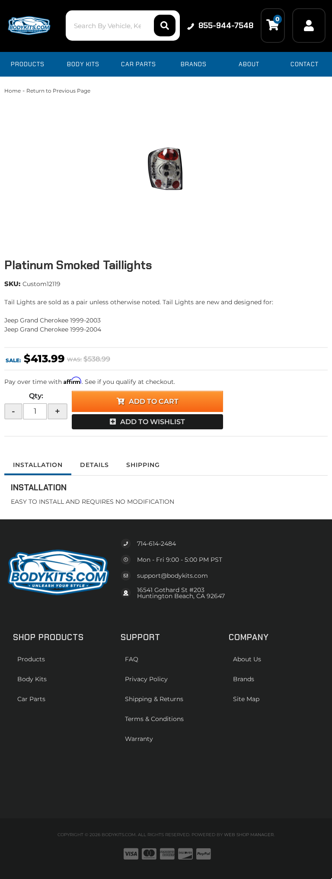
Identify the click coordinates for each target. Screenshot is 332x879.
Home (12, 90)
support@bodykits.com (172, 576)
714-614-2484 (156, 543)
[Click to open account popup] (309, 25)
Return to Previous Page (58, 90)
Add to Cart (154, 401)
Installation (38, 465)
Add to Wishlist (152, 422)
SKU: (12, 284)
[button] (122, 25)
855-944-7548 (225, 25)
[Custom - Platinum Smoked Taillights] (166, 168)
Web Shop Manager (249, 834)
